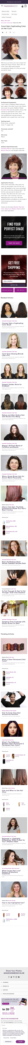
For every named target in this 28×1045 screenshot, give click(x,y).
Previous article (7, 290)
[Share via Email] (13, 32)
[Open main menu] (2, 6)
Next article (20, 290)
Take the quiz (14, 243)
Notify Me (14, 285)
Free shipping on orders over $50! (14, 1)
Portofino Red (5, 14)
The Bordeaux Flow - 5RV (11, 531)
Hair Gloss (14, 14)
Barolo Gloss (5, 150)
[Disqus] (14, 948)
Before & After (5, 11)
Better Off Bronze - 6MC (11, 526)
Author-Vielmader (6, 17)
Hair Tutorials (13, 710)
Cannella (8, 754)
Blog (2, 20)
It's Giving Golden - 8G (20, 754)
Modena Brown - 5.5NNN (11, 919)
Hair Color (7, 20)
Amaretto (23, 913)
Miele (23, 803)
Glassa (7, 803)
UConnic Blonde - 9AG (11, 672)
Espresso (8, 808)
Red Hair (14, 11)
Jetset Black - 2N (10, 677)
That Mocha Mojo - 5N (11, 682)
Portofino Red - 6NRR (11, 520)
